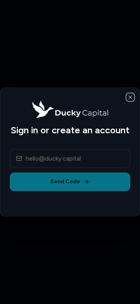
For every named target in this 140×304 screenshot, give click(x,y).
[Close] (130, 97)
